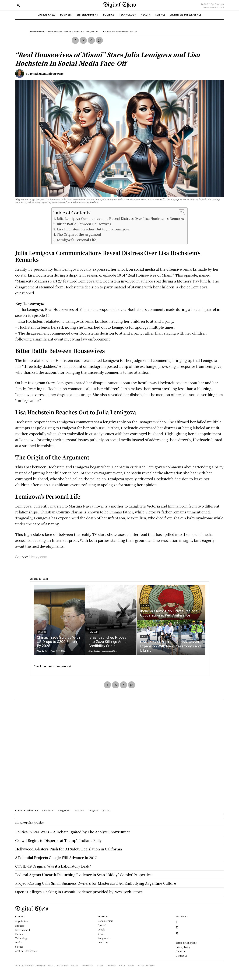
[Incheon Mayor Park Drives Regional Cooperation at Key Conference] (171, 602)
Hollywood (103, 938)
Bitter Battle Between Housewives (84, 224)
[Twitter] (83, 40)
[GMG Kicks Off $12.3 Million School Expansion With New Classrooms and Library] (171, 637)
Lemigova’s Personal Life (76, 239)
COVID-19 (103, 942)
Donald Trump (105, 920)
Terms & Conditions (186, 942)
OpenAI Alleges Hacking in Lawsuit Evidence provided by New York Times (79, 891)
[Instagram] (177, 928)
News (143, 636)
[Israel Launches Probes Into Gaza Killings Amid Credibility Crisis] (110, 620)
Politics (42, 632)
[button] (18, 5)
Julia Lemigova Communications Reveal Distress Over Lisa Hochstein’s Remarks (120, 218)
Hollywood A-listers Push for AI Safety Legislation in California (68, 848)
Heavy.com (38, 556)
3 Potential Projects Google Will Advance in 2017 (56, 857)
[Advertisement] (119, 756)
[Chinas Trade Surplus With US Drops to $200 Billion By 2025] (59, 620)
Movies (101, 933)
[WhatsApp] (99, 40)
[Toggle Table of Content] (180, 212)
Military (93, 632)
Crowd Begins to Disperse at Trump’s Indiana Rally (58, 840)
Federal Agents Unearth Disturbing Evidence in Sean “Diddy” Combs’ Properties (83, 874)
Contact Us (181, 955)
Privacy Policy (183, 946)
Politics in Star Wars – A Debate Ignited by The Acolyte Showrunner (72, 831)
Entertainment (37, 31)
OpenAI (102, 925)
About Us (180, 951)
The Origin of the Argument (79, 234)
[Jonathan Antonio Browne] (20, 73)
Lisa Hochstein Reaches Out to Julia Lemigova (93, 229)
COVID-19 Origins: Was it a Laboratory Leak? (53, 866)
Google (101, 929)
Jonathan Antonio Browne (47, 73)
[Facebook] (75, 40)
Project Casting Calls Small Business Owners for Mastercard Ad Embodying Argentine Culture (95, 883)
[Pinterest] (91, 40)
